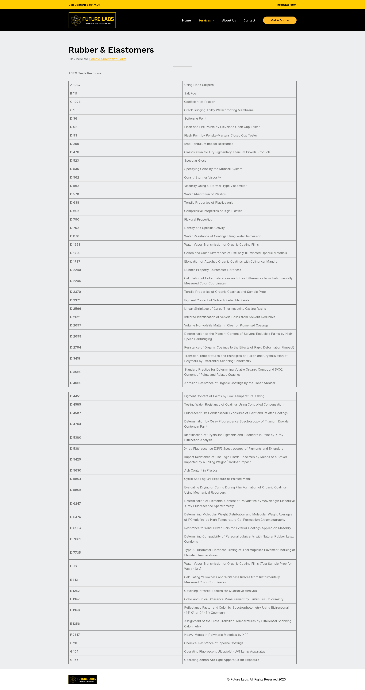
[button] (213, 20)
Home (186, 20)
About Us (229, 20)
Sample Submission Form (107, 59)
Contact (250, 20)
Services (204, 20)
